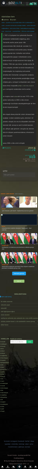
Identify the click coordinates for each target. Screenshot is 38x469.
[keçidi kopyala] (34, 150)
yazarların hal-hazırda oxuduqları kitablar (16, 25)
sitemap (21, 444)
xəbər (27, 444)
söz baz (27, 447)
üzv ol (19, 281)
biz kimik (7, 441)
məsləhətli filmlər (16, 31)
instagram (14, 441)
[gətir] (31, 4)
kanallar (5, 339)
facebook (21, 441)
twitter (27, 441)
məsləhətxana (20, 294)
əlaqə (32, 441)
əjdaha (7, 148)
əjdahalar (6, 19)
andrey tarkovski (31, 25)
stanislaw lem (8, 16)
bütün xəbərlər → (19, 193)
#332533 (28, 150)
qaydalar (8, 444)
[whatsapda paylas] (34, 157)
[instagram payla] (33, 157)
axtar (29, 342)
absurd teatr (8, 31)
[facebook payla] (30, 157)
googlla (13, 19)
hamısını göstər (19, 273)
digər (33, 2)
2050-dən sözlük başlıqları (27, 31)
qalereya (21, 447)
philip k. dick (22, 85)
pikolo (31, 148)
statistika (14, 444)
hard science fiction (14, 28)
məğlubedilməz (5, 28)
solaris (3, 22)
